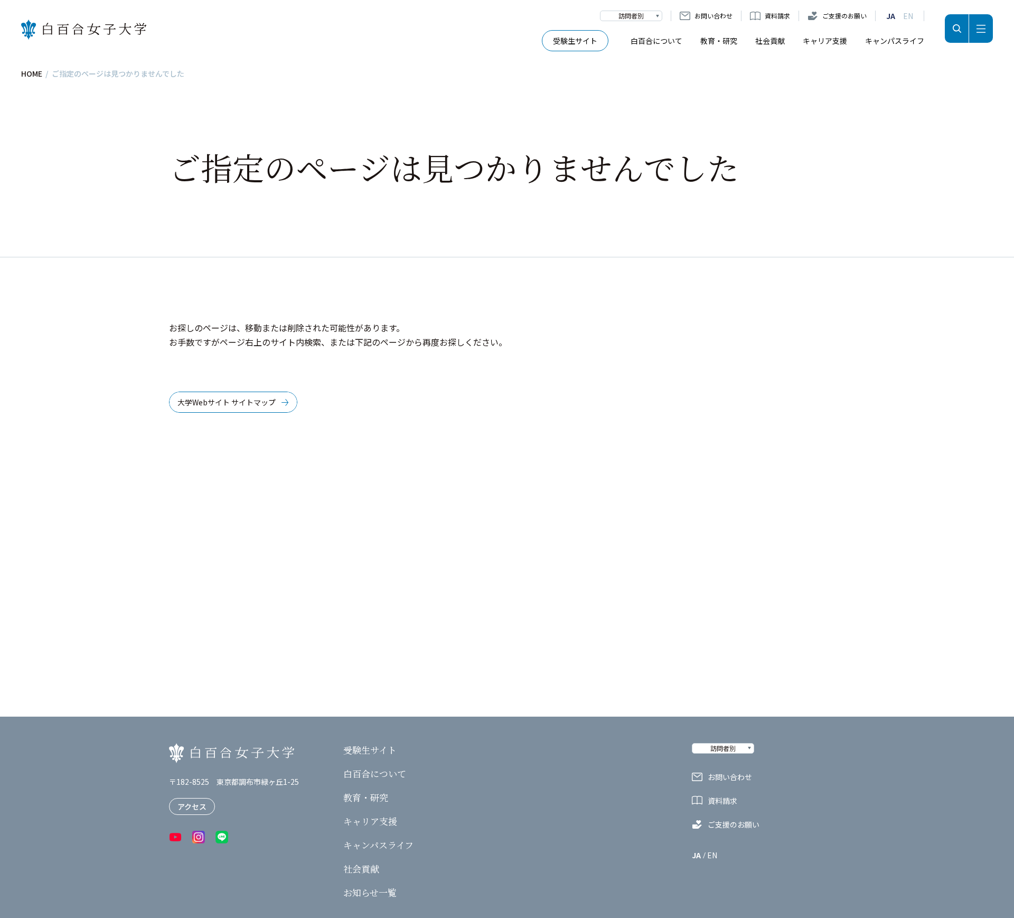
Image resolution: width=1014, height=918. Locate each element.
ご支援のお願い (844, 15)
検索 (957, 28)
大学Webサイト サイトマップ (226, 402)
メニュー (981, 28)
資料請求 (777, 15)
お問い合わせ (713, 15)
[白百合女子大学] (83, 30)
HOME (31, 73)
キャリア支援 (825, 40)
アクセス (191, 806)
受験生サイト (575, 40)
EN (908, 16)
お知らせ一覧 (370, 892)
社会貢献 (770, 40)
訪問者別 (631, 15)
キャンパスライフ (894, 40)
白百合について (656, 40)
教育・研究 (718, 40)
